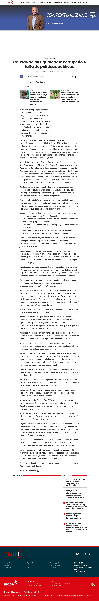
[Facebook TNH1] (82, 554)
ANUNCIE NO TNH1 (80, 565)
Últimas (22, 2)
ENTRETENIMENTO (57, 565)
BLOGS (29, 565)
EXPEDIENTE (78, 563)
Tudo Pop (66, 2)
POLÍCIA (30, 563)
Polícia (40, 2)
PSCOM (53, 567)
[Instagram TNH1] (78, 554)
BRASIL (29, 567)
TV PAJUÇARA (55, 563)
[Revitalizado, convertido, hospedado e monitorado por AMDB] (93, 585)
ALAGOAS (7, 567)
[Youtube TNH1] (90, 554)
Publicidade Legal (75, 2)
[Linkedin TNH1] (93, 554)
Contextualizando (49, 58)
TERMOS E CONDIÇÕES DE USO (83, 568)
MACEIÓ (7, 565)
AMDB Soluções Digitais (85, 595)
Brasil (51, 2)
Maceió (28, 2)
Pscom (84, 2)
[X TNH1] (86, 554)
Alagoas (34, 2)
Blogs (46, 2)
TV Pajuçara (57, 2)
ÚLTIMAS (7, 563)
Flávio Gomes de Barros (35, 76)
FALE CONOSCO (79, 571)
